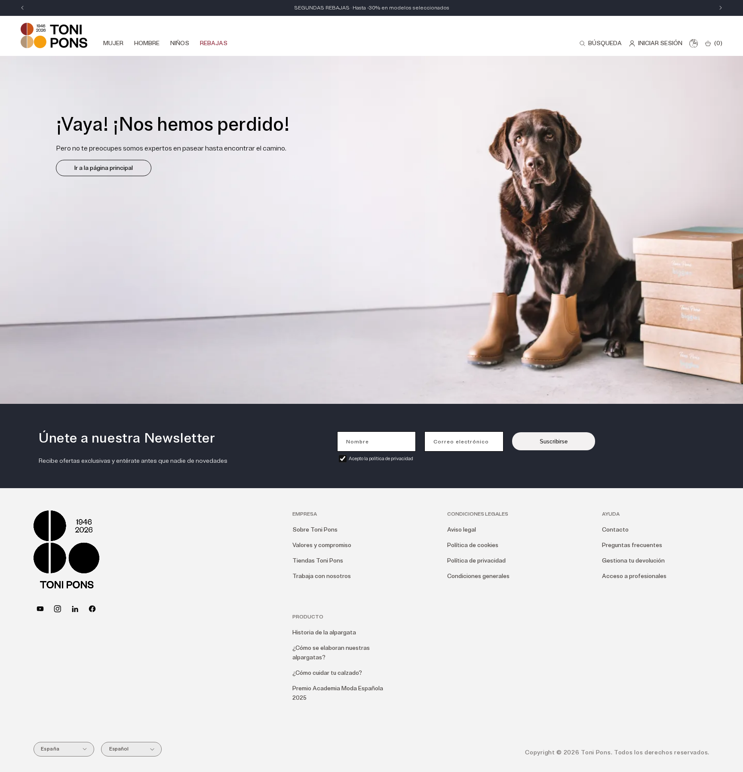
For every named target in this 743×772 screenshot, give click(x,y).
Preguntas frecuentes (632, 545)
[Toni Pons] (54, 35)
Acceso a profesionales (634, 576)
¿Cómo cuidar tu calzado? (327, 673)
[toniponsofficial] (92, 608)
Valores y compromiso (321, 545)
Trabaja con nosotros (321, 576)
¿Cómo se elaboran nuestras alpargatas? (331, 652)
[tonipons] (75, 608)
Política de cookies (472, 545)
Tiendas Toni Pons (317, 560)
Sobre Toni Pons (315, 529)
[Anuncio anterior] (22, 7)
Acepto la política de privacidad (381, 458)
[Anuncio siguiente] (720, 7)
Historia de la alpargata (324, 632)
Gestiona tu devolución (633, 560)
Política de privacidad (476, 560)
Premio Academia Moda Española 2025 (337, 693)
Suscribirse (554, 441)
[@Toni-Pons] (40, 608)
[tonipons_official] (57, 608)
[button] (600, 43)
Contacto (615, 529)
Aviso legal (461, 529)
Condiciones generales (478, 576)
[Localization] (693, 43)
